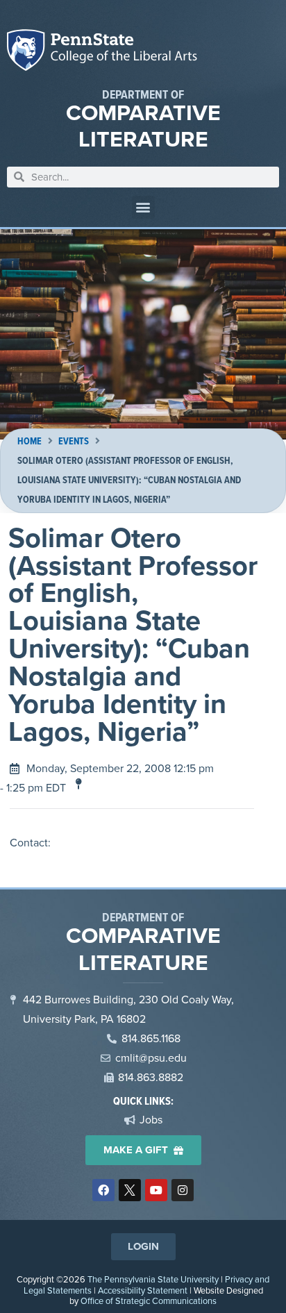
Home (29, 441)
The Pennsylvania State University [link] (153, 1279)
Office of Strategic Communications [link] (149, 1300)
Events (73, 441)
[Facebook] (103, 1190)
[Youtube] (156, 1190)
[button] (143, 207)
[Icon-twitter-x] (130, 1190)
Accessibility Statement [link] (142, 1290)
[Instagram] (182, 1190)
